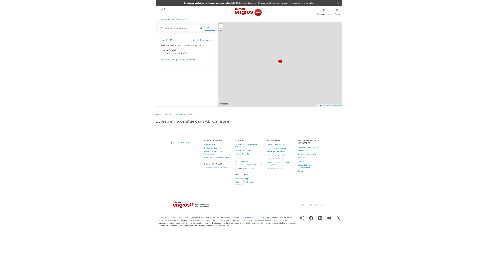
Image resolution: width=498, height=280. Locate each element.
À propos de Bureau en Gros (309, 147)
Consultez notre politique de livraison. (255, 217)
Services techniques (243, 150)
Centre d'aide (209, 144)
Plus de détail (308, 3)
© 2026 (161, 217)
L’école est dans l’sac (275, 168)
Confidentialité (306, 205)
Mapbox (223, 104)
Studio (238, 157)
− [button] (221, 28)
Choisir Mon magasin (203, 40)
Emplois (301, 161)
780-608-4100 (168, 59)
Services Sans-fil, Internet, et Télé (248, 165)
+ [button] (221, 25)
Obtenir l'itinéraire (186, 59)
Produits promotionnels (244, 168)
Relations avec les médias (308, 154)
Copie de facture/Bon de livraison (217, 157)
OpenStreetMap (337, 105)
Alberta (179, 114)
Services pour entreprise (276, 148)
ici (256, 223)
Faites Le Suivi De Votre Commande (213, 152)
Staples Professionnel (275, 155)
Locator (168, 114)
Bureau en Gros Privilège (276, 151)
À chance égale (304, 150)
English (162, 9)
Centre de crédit (242, 154)
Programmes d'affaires (275, 144)
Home (158, 114)
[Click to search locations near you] (161, 28)
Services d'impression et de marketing (246, 145)
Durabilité (302, 171)
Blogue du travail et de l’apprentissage (307, 166)
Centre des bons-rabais (276, 159)
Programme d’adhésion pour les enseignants (279, 163)
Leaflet (320, 105)
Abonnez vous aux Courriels (215, 167)
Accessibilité (303, 158)
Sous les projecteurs (243, 161)
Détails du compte (242, 178)
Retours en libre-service (213, 148)
